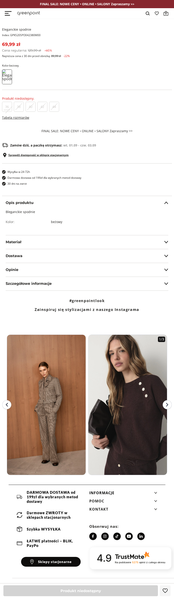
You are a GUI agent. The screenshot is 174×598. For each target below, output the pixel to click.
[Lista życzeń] (156, 13)
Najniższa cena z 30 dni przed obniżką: (36, 56)
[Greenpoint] (28, 13)
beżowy (56, 222)
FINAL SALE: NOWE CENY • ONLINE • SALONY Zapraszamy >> (87, 131)
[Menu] (8, 13)
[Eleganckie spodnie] (7, 76)
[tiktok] (117, 536)
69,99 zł (11, 44)
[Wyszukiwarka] (147, 13)
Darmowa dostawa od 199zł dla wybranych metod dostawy (44, 178)
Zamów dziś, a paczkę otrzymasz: (53, 145)
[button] (123, 494)
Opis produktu (20, 203)
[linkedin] (141, 536)
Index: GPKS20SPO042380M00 (21, 35)
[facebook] (93, 536)
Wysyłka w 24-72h (18, 172)
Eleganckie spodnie (16, 29)
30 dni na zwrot (17, 184)
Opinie (12, 270)
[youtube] (129, 536)
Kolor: (10, 65)
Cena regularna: (27, 50)
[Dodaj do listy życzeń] (165, 590)
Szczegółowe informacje (29, 283)
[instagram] (105, 536)
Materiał (13, 242)
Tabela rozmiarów (15, 117)
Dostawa (14, 256)
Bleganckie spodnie (20, 212)
